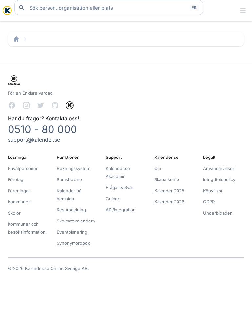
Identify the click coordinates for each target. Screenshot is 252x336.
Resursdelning (71, 209)
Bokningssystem (73, 168)
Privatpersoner (23, 168)
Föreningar (19, 190)
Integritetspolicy (219, 179)
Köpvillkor (213, 190)
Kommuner (19, 201)
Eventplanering (72, 232)
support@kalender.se (34, 139)
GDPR (209, 201)
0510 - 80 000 (42, 129)
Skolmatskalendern (76, 220)
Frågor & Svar (119, 187)
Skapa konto (166, 179)
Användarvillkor (218, 168)
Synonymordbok (73, 243)
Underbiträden (218, 213)
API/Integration (121, 209)
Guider (112, 198)
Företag (15, 179)
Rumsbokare (69, 179)
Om (157, 168)
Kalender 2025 (169, 190)
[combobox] (108, 7)
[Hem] (16, 39)
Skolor (14, 213)
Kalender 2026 (169, 201)
